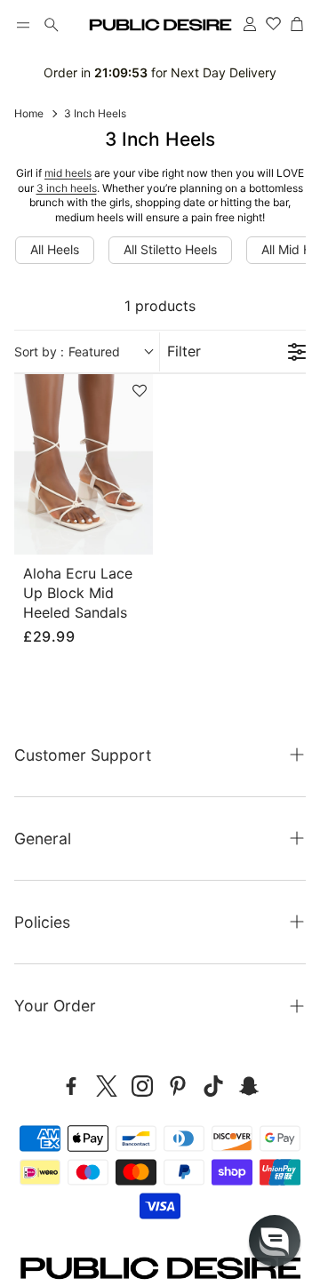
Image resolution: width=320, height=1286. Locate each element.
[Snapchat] (249, 1086)
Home (29, 113)
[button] (23, 24)
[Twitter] (106, 1086)
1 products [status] (160, 306)
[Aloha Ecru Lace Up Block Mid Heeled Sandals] (83, 464)
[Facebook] (71, 1086)
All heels (54, 249)
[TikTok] (213, 1086)
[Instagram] (142, 1086)
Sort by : (67, 351)
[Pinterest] (177, 1086)
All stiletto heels (170, 249)
